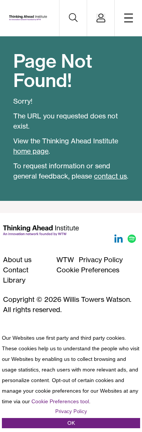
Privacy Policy (101, 259)
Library (14, 280)
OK (71, 423)
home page (30, 151)
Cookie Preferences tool (60, 401)
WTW (65, 259)
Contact (15, 270)
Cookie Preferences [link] (87, 270)
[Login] (100, 18)
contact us (110, 176)
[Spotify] (132, 240)
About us (17, 259)
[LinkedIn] (119, 240)
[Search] (73, 18)
